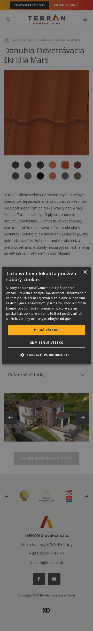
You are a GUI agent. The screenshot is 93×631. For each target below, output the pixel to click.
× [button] (85, 272)
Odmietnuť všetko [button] (46, 342)
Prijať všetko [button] (46, 330)
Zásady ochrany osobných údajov (45, 319)
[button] (46, 355)
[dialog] (46, 315)
